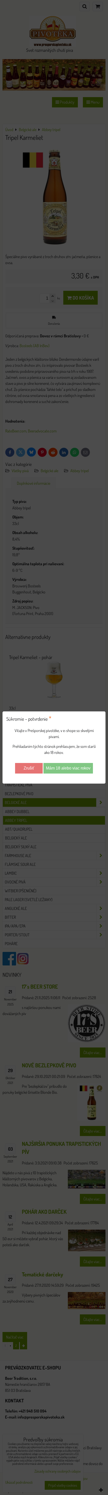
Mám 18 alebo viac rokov (68, 768)
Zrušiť (29, 768)
